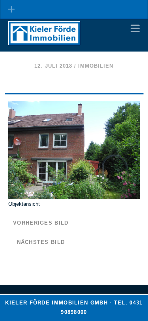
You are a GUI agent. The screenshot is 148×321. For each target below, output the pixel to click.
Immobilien (95, 66)
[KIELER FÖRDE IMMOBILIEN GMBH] (44, 42)
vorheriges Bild (40, 223)
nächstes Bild (41, 242)
